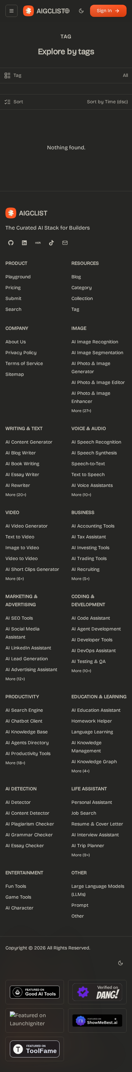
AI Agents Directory (27, 743)
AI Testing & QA (88, 661)
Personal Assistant (91, 802)
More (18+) (15, 762)
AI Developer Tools (91, 640)
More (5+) (80, 578)
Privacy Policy (21, 353)
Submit (13, 298)
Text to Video (19, 537)
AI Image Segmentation (97, 353)
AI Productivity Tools (27, 753)
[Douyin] (51, 242)
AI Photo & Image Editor (98, 382)
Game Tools (18, 897)
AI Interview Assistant (95, 835)
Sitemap (14, 374)
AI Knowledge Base (26, 732)
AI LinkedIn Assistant (28, 648)
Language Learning (92, 732)
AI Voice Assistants (92, 485)
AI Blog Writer (20, 453)
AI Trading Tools (89, 558)
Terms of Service (24, 363)
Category (81, 288)
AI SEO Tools (19, 618)
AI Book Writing (22, 464)
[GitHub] (10, 242)
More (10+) (81, 494)
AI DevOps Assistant (93, 650)
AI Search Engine (24, 710)
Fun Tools (15, 886)
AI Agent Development (96, 629)
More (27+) (81, 410)
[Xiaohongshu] (37, 242)
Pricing (13, 288)
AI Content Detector (27, 813)
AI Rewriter (17, 485)
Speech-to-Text (88, 464)
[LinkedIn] (24, 242)
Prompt (79, 905)
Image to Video (22, 548)
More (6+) (14, 578)
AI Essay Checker (24, 846)
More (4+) (80, 771)
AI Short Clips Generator (32, 569)
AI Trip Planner (87, 846)
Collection (82, 298)
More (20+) (15, 494)
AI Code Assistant (90, 618)
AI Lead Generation (26, 659)
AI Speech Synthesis (94, 453)
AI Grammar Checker (29, 835)
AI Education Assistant (95, 710)
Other (77, 916)
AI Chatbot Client (23, 721)
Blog (76, 277)
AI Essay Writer (22, 474)
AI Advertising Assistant (31, 669)
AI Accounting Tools (92, 526)
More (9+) (80, 855)
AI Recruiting (85, 569)
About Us (15, 342)
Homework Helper (91, 721)
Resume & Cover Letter (97, 824)
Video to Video (21, 558)
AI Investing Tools (90, 548)
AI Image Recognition (94, 342)
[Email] (65, 242)
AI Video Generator (26, 526)
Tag (75, 309)
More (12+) (15, 679)
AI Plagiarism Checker (29, 824)
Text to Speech (88, 474)
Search (13, 309)
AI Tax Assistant (88, 537)
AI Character (19, 908)
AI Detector (18, 802)
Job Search (83, 813)
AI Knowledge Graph (94, 762)
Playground (18, 277)
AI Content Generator (28, 442)
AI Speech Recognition (96, 442)
